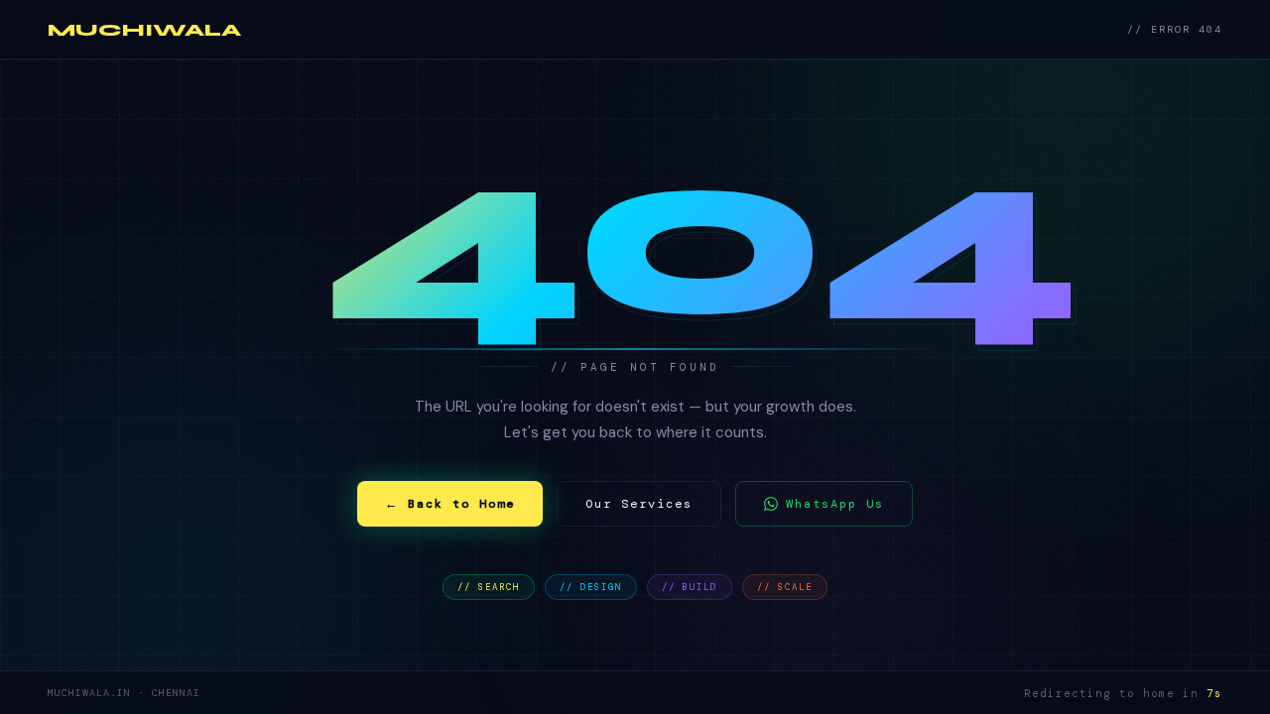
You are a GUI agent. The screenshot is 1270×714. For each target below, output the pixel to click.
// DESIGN (591, 587)
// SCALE (785, 587)
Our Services (639, 504)
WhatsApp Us (835, 504)
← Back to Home (450, 504)
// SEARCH (488, 587)
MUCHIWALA (144, 30)
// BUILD (689, 587)
